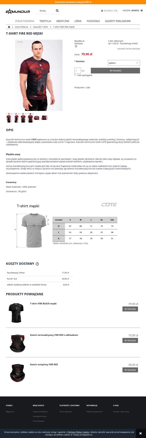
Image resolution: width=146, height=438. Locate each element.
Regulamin (10, 411)
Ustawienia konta (39, 416)
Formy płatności (66, 411)
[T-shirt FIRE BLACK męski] (17, 313)
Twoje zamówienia (40, 411)
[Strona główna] (18, 11)
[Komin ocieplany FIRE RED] (17, 373)
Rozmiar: (79, 61)
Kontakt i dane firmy (121, 411)
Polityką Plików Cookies (78, 432)
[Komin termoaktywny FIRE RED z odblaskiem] (17, 343)
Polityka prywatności (94, 411)
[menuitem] (25, 21)
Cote (88, 87)
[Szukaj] (57, 10)
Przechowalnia (38, 421)
